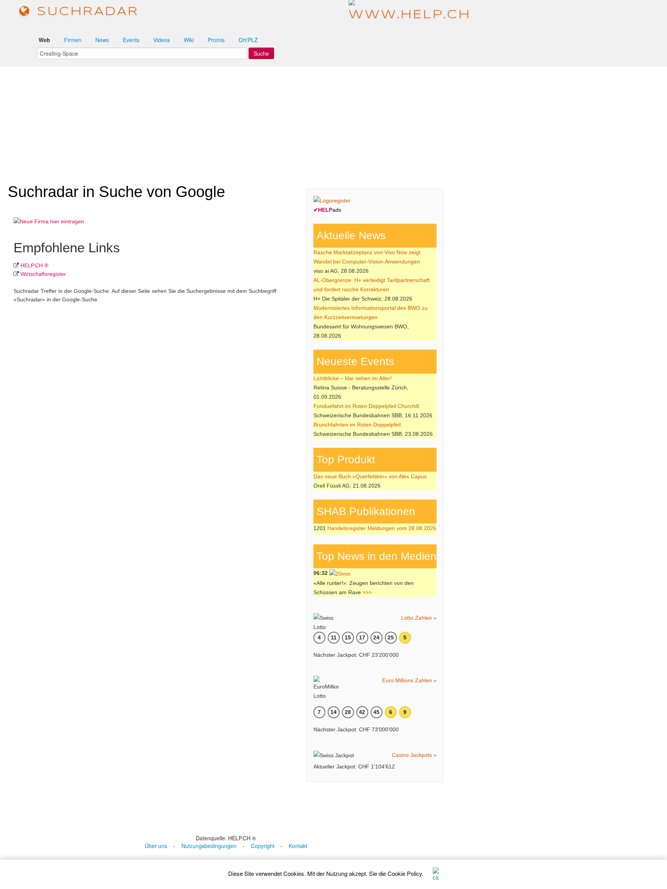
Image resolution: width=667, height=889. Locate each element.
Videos (161, 40)
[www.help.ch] (410, 11)
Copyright (262, 846)
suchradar (85, 11)
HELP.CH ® (34, 265)
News (102, 40)
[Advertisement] (333, 121)
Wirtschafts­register (43, 274)
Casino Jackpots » (414, 755)
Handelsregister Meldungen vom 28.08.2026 (381, 528)
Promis (216, 40)
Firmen (72, 40)
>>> (367, 592)
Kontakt (298, 846)
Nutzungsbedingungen (209, 846)
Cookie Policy (405, 873)
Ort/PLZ (248, 40)
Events (131, 40)
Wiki (189, 40)
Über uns (156, 846)
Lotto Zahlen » (419, 618)
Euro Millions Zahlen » (409, 680)
